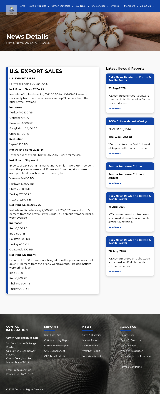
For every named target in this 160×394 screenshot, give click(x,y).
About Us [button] (145, 6)
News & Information (93, 356)
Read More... (115, 108)
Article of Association (131, 351)
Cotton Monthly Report (57, 340)
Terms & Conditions (131, 366)
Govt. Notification (92, 335)
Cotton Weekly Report (56, 345)
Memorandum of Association (136, 356)
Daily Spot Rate (52, 335)
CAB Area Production (56, 356)
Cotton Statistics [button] (60, 6)
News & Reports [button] (37, 6)
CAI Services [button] (98, 6)
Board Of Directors (130, 340)
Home (21, 6)
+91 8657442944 (24, 374)
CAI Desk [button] (81, 6)
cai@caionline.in (22, 370)
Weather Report (91, 351)
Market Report (90, 340)
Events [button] (115, 6)
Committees (127, 335)
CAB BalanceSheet (54, 351)
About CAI (126, 361)
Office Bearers (128, 345)
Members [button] (129, 6)
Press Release (90, 345)
